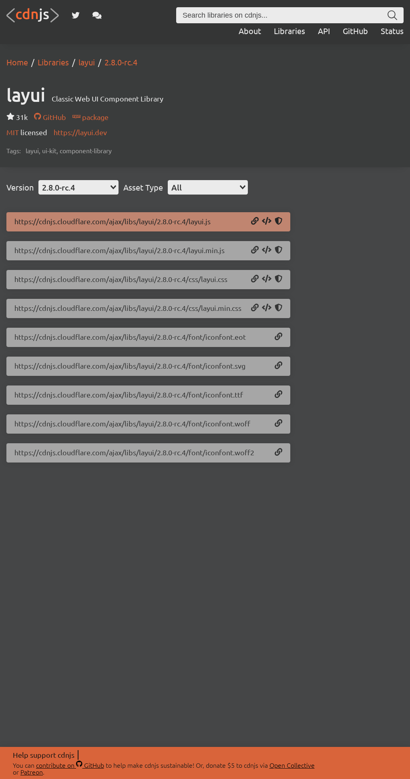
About (250, 31)
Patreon (31, 771)
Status (392, 31)
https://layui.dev (80, 132)
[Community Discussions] (97, 15)
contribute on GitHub (70, 765)
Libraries (289, 31)
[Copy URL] (255, 221)
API (324, 31)
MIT (13, 132)
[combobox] (78, 187)
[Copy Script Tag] (266, 221)
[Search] (392, 15)
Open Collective (292, 765)
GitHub (355, 31)
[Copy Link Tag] (266, 279)
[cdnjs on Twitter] (76, 15)
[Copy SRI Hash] (278, 221)
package (94, 117)
